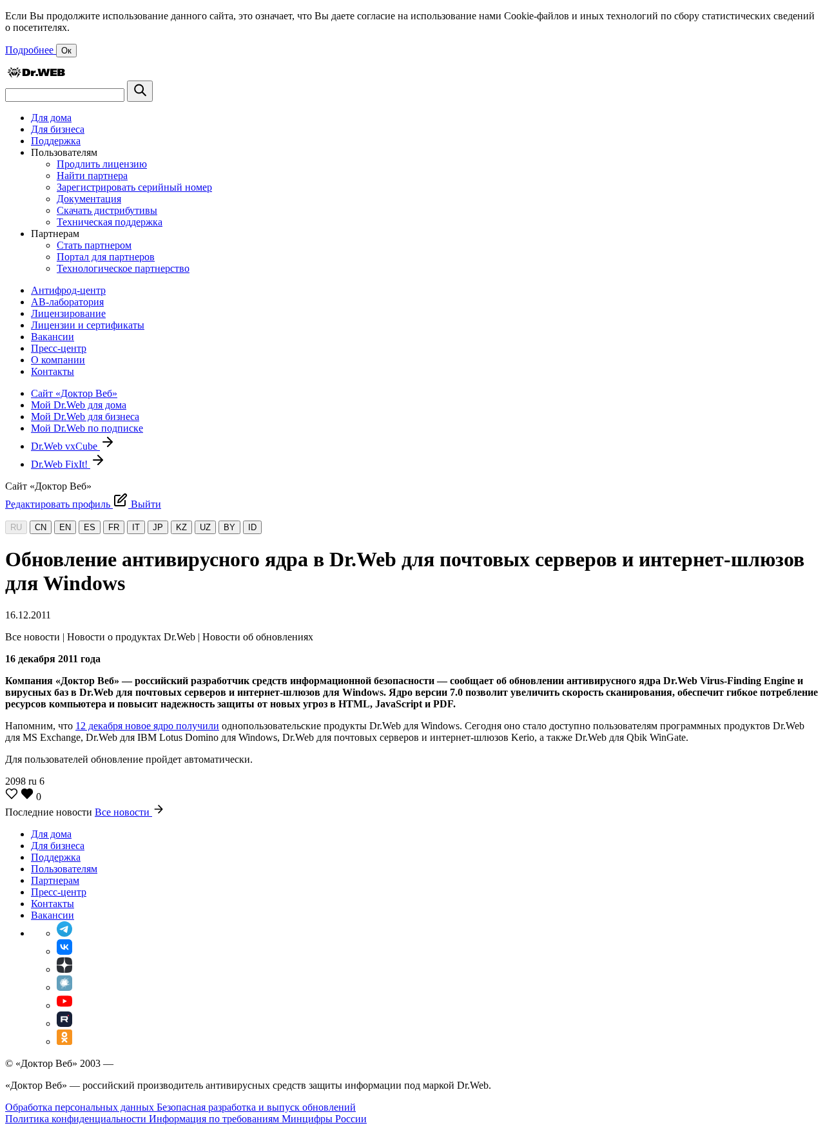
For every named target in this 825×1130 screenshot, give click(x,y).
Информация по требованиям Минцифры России (258, 1118)
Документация (89, 198)
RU (16, 527)
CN (40, 527)
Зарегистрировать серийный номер (134, 187)
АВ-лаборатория (67, 301)
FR (113, 527)
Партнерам (55, 880)
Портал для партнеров (106, 256)
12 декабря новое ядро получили (147, 725)
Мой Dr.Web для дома (78, 404)
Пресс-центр (58, 348)
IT (136, 527)
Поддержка (56, 140)
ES (89, 527)
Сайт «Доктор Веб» (74, 393)
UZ (205, 527)
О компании (58, 359)
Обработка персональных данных (81, 1107)
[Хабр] (64, 987)
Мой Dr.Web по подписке (87, 428)
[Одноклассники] (64, 1041)
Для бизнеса (57, 129)
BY (229, 527)
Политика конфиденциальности (77, 1118)
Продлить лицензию (102, 163)
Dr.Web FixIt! (60, 464)
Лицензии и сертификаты (87, 325)
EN (65, 527)
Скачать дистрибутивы (107, 210)
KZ (181, 527)
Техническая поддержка (109, 221)
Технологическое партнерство (123, 268)
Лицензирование (68, 313)
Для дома (51, 117)
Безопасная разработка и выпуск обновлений (256, 1107)
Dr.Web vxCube (65, 446)
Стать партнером (94, 245)
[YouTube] (64, 1005)
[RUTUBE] (64, 1023)
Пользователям (64, 868)
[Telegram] (64, 933)
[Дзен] (64, 969)
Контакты (52, 371)
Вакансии (52, 336)
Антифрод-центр (68, 290)
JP (158, 527)
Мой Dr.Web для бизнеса (85, 416)
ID (252, 527)
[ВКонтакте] (64, 951)
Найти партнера (92, 175)
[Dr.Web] (36, 74)
